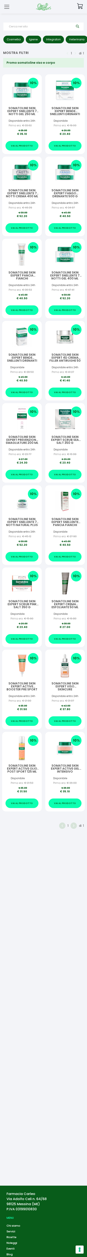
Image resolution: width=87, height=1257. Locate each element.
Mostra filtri (16, 53)
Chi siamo (13, 1225)
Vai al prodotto (22, 145)
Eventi (11, 1248)
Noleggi (12, 1243)
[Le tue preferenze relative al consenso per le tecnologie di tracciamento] (80, 1250)
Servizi (11, 1231)
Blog (10, 1254)
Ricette (11, 1237)
